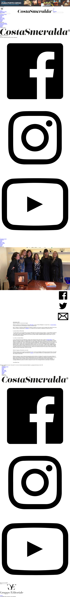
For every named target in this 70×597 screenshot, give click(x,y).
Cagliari (31, 352)
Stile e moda (2, 17)
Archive (1, 595)
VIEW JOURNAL (3, 23)
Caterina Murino (53, 324)
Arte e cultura (2, 18)
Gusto (1, 16)
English (1, 25)
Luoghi (1, 20)
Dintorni (1, 19)
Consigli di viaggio (3, 14)
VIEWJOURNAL (2, 11)
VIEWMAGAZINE (3, 12)
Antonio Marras (49, 339)
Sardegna (27, 328)
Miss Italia (31, 324)
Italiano (1, 26)
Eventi (1, 17)
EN (53, 8)
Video (1, 21)
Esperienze (2, 15)
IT (53, 10)
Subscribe (55, 11)
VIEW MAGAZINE (3, 24)
